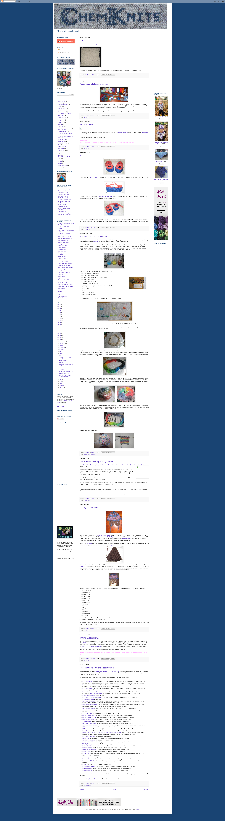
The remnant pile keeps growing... (94, 84)
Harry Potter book (126, 538)
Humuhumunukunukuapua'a (65, 263)
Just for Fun (86, 117)
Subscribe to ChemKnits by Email (65, 425)
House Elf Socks (86, 753)
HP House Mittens (87, 770)
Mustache (60, 271)
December (62, 341)
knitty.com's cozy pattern (95, 693)
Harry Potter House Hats (88, 736)
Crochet (60, 106)
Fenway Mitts (61, 253)
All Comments (62, 52)
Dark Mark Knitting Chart (88, 695)
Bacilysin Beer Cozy (63, 190)
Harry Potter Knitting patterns (93, 778)
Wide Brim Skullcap (62, 296)
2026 (59, 304)
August (61, 349)
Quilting (60, 155)
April (61, 381)
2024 (59, 308)
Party (59, 144)
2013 (59, 331)
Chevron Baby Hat (62, 247)
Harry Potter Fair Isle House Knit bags (92, 697)
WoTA (86, 545)
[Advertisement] (64, 454)
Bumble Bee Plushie (63, 240)
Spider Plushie (61, 288)
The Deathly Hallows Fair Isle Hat (115, 537)
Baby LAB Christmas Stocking (65, 235)
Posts (60, 49)
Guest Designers (62, 117)
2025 (59, 306)
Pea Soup (95, 241)
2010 (59, 337)
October (62, 345)
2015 (59, 327)
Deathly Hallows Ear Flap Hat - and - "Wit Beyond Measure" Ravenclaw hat (101, 732)
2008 (59, 390)
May (61, 379)
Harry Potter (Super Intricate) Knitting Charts (93, 725)
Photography (61, 148)
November (62, 343)
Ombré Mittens (61, 276)
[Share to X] (105, 75)
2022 (59, 312)
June (61, 353)
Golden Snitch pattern (88, 715)
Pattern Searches (87, 785)
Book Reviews (87, 500)
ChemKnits (87, 74)
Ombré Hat (60, 274)
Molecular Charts (62, 139)
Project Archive (87, 76)
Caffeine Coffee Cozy (63, 192)
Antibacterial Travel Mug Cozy (65, 189)
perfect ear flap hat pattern (103, 535)
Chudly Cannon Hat (87, 730)
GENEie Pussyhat (62, 204)
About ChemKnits (61, 406)
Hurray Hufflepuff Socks (88, 760)
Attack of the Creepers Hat (64, 233)
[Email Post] (97, 74)
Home (114, 789)
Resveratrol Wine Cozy (63, 213)
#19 (81, 41)
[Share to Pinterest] (108, 75)
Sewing (60, 163)
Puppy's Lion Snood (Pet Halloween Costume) (64, 280)
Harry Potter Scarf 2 (87, 688)
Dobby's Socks (86, 751)
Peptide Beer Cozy (123, 132)
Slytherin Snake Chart (88, 699)
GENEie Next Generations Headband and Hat (64, 202)
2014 (59, 329)
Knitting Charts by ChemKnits (65, 128)
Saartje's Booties (94, 177)
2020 (59, 316)
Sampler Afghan (98, 44)
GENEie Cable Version (63, 198)
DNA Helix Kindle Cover (63, 196)
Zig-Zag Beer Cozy (62, 298)
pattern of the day (123, 142)
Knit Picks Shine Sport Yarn (105, 196)
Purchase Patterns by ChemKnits (66, 152)
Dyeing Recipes (87, 454)
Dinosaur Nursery (62, 108)
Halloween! (60, 119)
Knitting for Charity (62, 131)
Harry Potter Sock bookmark (89, 704)
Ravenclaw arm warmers (88, 766)
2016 (59, 325)
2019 (59, 318)
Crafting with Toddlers (63, 104)
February (62, 385)
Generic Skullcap (62, 258)
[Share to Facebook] (106, 75)
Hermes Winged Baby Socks (65, 262)
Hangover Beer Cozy (63, 206)
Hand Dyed (93, 454)
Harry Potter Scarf (87, 681)
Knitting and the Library (89, 638)
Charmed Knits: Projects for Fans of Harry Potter (106, 671)
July (61, 351)
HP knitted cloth (86, 727)
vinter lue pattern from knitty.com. (106, 545)
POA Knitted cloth (87, 729)
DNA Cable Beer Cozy (63, 194)
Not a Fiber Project (62, 143)
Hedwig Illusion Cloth (87, 710)
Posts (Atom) (89, 792)
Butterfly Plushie (62, 244)
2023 (59, 310)
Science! (60, 161)
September (62, 347)
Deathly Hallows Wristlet (88, 742)
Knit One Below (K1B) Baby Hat (65, 267)
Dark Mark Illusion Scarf (88, 708)
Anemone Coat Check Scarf (161, 179)
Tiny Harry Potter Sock (88, 759)
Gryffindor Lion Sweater (88, 719)
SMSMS (60, 160)
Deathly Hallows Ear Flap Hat (92, 508)
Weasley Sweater (86, 721)
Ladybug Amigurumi (63, 269)
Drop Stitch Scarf (62, 251)
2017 (59, 322)
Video (59, 167)
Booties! (83, 156)
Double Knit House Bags (88, 740)
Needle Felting (61, 141)
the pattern (89, 543)
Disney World (61, 110)
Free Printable (61, 115)
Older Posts (146, 789)
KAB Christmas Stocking (64, 265)
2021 (59, 314)
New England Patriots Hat (64, 272)
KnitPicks (85, 643)
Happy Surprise (86, 124)
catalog (83, 646)
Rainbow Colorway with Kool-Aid (93, 236)
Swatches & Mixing (62, 165)
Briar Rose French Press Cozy (65, 238)
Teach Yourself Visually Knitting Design (96, 461)
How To (60, 124)
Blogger (137, 809)
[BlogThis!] (103, 75)
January (62, 387)
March (61, 383)
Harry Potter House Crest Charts (90, 691)
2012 (59, 333)
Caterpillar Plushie (62, 245)
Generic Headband (62, 256)
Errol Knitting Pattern (87, 757)
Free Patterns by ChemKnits (64, 113)
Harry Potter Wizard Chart (89, 723)
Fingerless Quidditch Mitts (89, 749)
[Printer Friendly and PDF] (112, 75)
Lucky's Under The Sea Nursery (65, 133)
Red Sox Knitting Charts (63, 282)
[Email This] (101, 75)
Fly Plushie (60, 254)
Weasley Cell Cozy (87, 744)
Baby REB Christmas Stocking (65, 236)
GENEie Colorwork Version (64, 199)
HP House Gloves (87, 768)
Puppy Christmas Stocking (64, 278)
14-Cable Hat (61, 228)
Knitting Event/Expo (62, 129)
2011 (59, 335)
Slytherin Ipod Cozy (87, 745)
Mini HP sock (85, 738)
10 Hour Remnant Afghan (64, 226)
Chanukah (60, 103)
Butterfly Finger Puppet (63, 242)
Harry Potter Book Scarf (88, 701)
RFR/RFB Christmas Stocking (65, 284)
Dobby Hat (85, 764)
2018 (59, 320)
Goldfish (60, 260)
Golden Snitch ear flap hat (89, 717)
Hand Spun (60, 122)
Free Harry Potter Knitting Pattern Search (97, 668)
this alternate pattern (87, 684)
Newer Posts (83, 789)
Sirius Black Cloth (87, 713)
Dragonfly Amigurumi (63, 249)
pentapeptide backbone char (106, 142)
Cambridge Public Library (95, 646)
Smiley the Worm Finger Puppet (65, 286)
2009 (59, 339)
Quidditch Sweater (87, 747)
